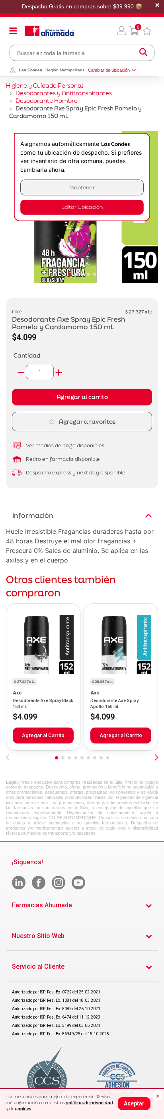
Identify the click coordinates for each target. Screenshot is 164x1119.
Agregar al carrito (82, 397)
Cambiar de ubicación (109, 70)
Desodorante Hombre (47, 100)
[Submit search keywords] (143, 52)
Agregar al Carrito (43, 735)
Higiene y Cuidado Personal (44, 85)
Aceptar (134, 1103)
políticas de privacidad (89, 1102)
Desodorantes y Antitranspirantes (64, 93)
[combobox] (82, 53)
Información (32, 515)
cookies (23, 1108)
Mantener (82, 187)
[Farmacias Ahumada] (49, 30)
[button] (121, 30)
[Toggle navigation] (13, 30)
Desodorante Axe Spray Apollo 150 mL (114, 703)
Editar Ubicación (82, 207)
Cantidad (27, 355)
